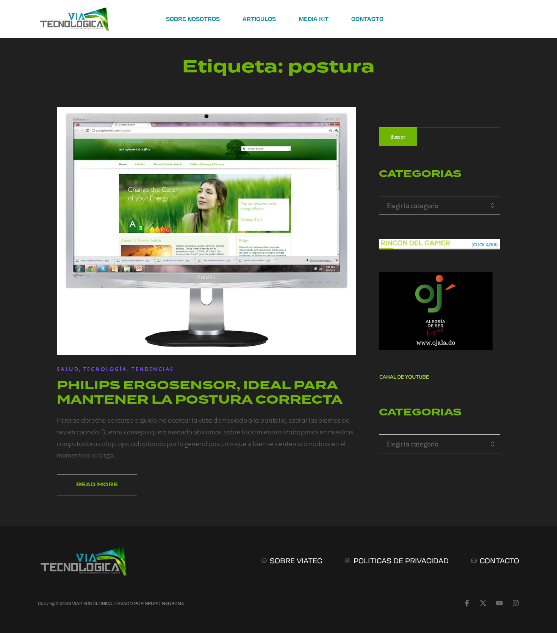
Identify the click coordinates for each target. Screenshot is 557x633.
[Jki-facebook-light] (466, 603)
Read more (97, 485)
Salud (68, 369)
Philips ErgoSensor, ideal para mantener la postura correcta (200, 392)
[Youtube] (499, 603)
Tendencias (152, 369)
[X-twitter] (483, 603)
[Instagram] (515, 603)
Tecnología (105, 369)
